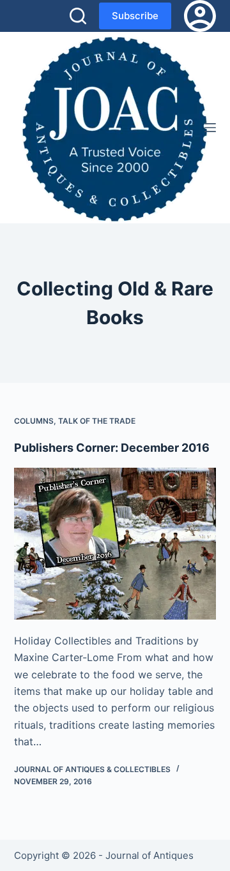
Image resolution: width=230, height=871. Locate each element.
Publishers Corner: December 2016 (112, 447)
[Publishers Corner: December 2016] (115, 544)
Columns (34, 421)
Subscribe (135, 16)
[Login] (200, 16)
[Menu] (210, 127)
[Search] (78, 16)
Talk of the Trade (96, 421)
